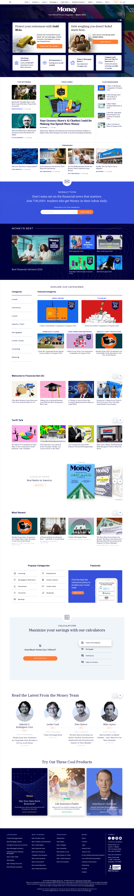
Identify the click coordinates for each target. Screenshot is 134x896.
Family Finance (52, 580)
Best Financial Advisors (39, 868)
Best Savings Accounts (14, 863)
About (84, 838)
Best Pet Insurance (63, 862)
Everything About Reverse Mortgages (15, 852)
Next (120, 376)
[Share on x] (113, 839)
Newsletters (61, 838)
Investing (16, 349)
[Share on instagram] (116, 839)
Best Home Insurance (38, 858)
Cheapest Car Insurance (39, 855)
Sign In (116, 2)
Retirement (22, 586)
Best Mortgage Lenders (14, 841)
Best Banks (10, 860)
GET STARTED (39, 658)
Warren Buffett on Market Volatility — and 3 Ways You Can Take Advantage (109, 737)
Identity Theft (18, 324)
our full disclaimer (89, 885)
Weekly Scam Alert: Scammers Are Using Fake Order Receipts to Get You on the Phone (24, 740)
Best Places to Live (63, 852)
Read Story (39, 485)
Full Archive (118, 499)
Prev (115, 376)
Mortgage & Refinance (26, 580)
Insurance (35, 2)
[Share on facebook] (109, 839)
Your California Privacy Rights (91, 858)
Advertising (85, 865)
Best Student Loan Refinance (41, 841)
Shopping (50, 593)
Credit (26, 2)
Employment (51, 573)
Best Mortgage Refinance (15, 848)
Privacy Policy (86, 848)
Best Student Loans (38, 838)
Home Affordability (93, 643)
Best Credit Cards (12, 857)
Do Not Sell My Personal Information (93, 855)
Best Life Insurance (38, 862)
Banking (15, 357)
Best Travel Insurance (64, 858)
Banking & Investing (78, 2)
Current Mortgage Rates (14, 838)
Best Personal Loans (38, 848)
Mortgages (53, 2)
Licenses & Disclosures (89, 862)
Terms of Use (86, 852)
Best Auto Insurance (38, 852)
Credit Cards (64, 2)
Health (90, 2)
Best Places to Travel (63, 855)
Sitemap (84, 868)
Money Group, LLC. (58, 880)
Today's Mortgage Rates (53, 735)
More (106, 2)
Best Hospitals (61, 848)
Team (83, 845)
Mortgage (89, 649)
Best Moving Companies (14, 867)
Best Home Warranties (39, 865)
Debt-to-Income (92, 662)
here (90, 890)
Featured (98, 2)
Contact (84, 841)
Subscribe (84, 212)
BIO (24, 730)
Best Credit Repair (37, 845)
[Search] (10, 2)
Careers (84, 872)
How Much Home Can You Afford (17, 845)
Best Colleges (61, 845)
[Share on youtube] (120, 839)
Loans (44, 2)
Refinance (90, 656)
